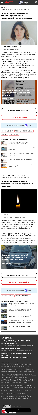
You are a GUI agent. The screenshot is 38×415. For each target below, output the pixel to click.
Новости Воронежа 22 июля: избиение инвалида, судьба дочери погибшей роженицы (22, 304)
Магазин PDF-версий (9, 343)
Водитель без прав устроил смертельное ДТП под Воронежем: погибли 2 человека (21, 310)
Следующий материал (18, 410)
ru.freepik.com (5, 214)
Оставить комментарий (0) (19, 117)
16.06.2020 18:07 (6, 7)
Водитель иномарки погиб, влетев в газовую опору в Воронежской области (15, 257)
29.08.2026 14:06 (6, 175)
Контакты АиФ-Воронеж (10, 348)
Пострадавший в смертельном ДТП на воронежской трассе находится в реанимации (21, 327)
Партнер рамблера (16, 406)
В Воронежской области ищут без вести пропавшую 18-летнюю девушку (18, 92)
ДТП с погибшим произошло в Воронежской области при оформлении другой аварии (20, 321)
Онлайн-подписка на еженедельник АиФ (17, 346)
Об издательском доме (10, 341)
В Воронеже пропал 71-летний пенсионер (20, 159)
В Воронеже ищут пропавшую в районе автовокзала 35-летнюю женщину (19, 142)
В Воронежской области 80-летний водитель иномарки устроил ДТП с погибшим (21, 315)
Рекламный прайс (8, 351)
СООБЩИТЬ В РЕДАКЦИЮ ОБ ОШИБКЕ (14, 357)
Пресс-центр (25, 341)
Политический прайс (25, 351)
